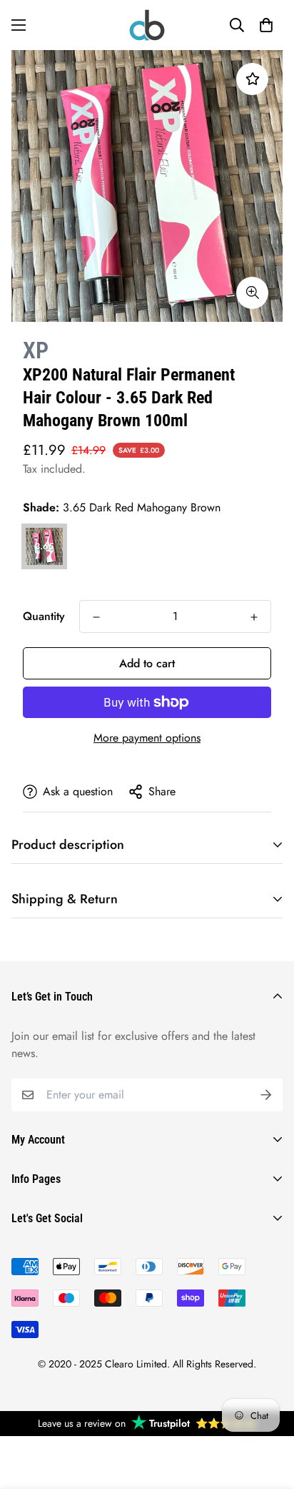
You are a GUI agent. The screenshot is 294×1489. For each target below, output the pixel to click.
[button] (266, 25)
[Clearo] (147, 25)
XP (36, 350)
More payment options (147, 737)
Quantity (44, 616)
